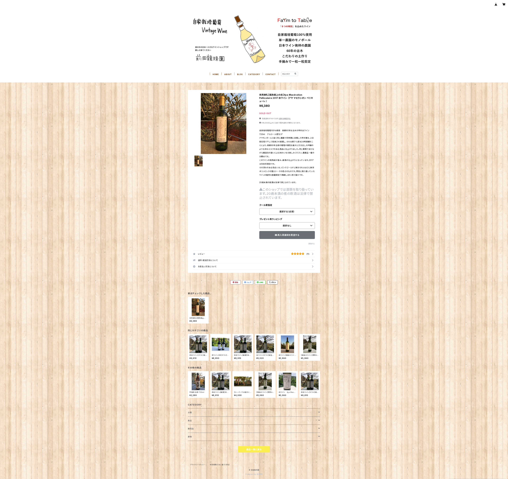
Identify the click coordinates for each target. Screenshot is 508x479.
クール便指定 (265, 205)
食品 (190, 420)
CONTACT (270, 74)
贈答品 (191, 428)
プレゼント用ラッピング (270, 219)
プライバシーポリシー (198, 465)
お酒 (190, 412)
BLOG (240, 74)
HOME (216, 74)
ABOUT (228, 74)
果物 (190, 437)
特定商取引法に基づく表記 (220, 465)
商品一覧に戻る (254, 449)
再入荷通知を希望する (288, 235)
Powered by (251, 474)
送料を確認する (285, 119)
